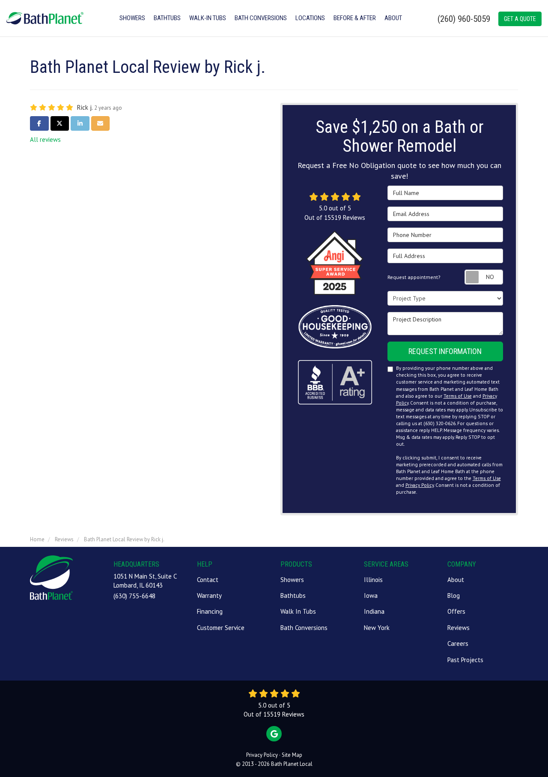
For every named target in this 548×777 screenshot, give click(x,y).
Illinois (373, 580)
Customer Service (220, 628)
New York (377, 628)
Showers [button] (132, 18)
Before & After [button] (355, 18)
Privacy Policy (419, 485)
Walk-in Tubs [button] (207, 18)
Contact (207, 580)
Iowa (371, 595)
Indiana (374, 611)
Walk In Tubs (298, 611)
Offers (456, 611)
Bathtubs (293, 595)
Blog (453, 595)
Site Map (292, 755)
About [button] (393, 18)
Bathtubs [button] (167, 18)
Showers (292, 580)
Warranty (209, 595)
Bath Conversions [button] (261, 18)
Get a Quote (520, 18)
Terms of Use (458, 396)
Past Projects (465, 660)
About (455, 580)
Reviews (458, 628)
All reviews (45, 139)
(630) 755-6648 (134, 596)
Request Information (445, 351)
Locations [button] (310, 18)
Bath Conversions (304, 628)
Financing (210, 611)
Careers (457, 643)
